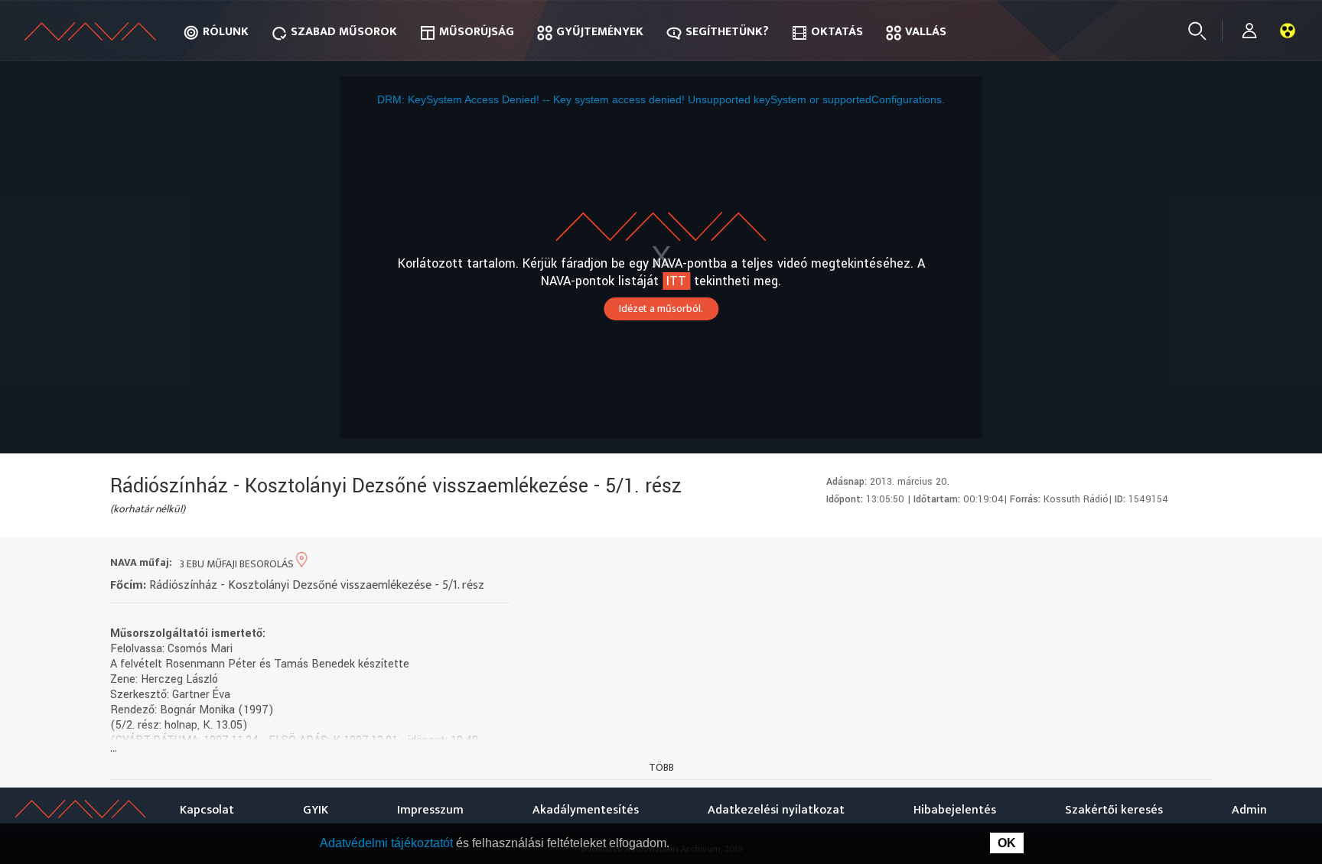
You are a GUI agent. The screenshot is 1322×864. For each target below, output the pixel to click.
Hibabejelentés (954, 810)
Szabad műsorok (344, 31)
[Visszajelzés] (1196, 564)
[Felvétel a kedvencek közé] (1058, 564)
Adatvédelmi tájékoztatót (388, 842)
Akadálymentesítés (585, 810)
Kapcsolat (207, 810)
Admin (1249, 810)
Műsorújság (476, 31)
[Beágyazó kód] (1141, 564)
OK (1007, 842)
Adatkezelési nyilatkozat (776, 810)
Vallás (925, 31)
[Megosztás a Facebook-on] (1168, 564)
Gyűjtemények (599, 31)
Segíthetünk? (727, 31)
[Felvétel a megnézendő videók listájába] (1086, 564)
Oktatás (837, 31)
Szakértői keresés (1114, 810)
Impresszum (430, 810)
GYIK (315, 810)
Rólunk (226, 31)
